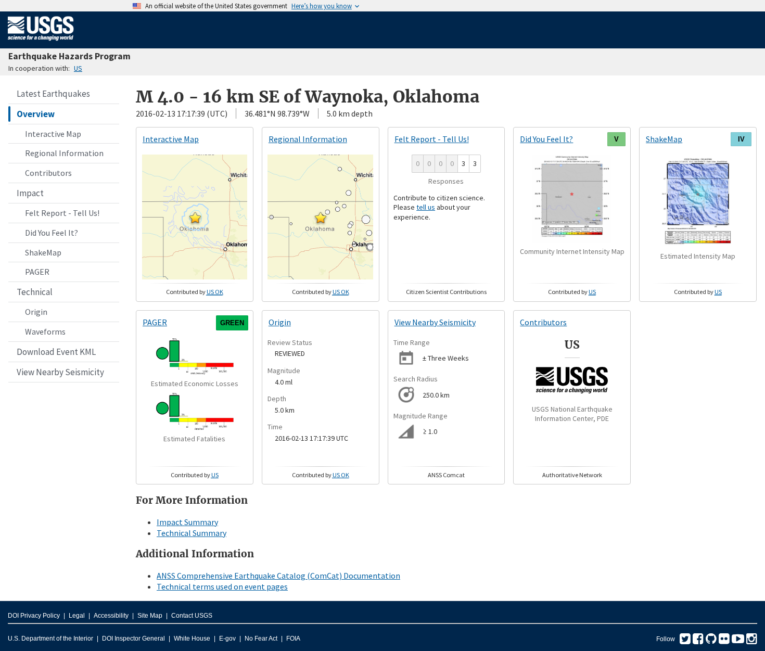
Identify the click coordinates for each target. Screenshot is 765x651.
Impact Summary (187, 522)
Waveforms (45, 331)
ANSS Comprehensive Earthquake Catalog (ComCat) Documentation (278, 575)
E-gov (227, 638)
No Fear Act (261, 638)
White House (192, 638)
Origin (36, 312)
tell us (425, 207)
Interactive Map (53, 134)
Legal (77, 615)
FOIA (293, 638)
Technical (35, 292)
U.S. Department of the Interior (50, 638)
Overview (36, 114)
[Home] (41, 42)
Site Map (149, 615)
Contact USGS (191, 615)
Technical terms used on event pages (222, 586)
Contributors (48, 173)
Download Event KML (56, 352)
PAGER (37, 271)
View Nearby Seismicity (60, 372)
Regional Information (64, 153)
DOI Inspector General (133, 638)
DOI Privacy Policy (34, 615)
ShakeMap (43, 252)
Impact (30, 193)
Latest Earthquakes (53, 93)
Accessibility (111, 615)
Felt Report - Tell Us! (62, 213)
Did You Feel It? (51, 232)
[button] (195, 217)
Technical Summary (191, 533)
